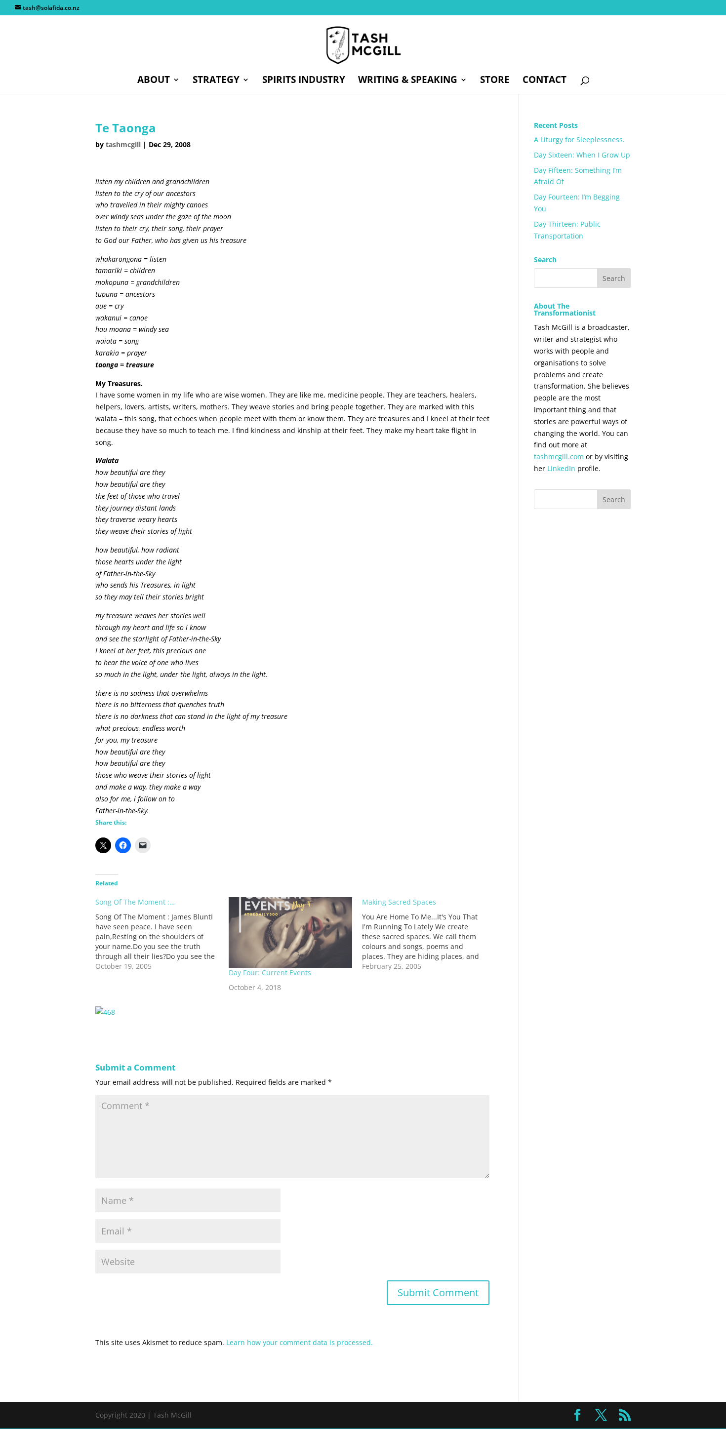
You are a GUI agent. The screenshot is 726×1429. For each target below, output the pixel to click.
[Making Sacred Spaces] (428, 934)
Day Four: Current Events (270, 972)
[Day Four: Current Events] (290, 932)
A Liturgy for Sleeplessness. (579, 139)
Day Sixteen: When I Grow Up (582, 154)
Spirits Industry (303, 81)
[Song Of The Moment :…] (162, 934)
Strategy (216, 81)
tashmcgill (123, 144)
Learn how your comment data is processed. (299, 1342)
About (153, 81)
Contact (544, 81)
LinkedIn (561, 468)
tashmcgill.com (559, 456)
